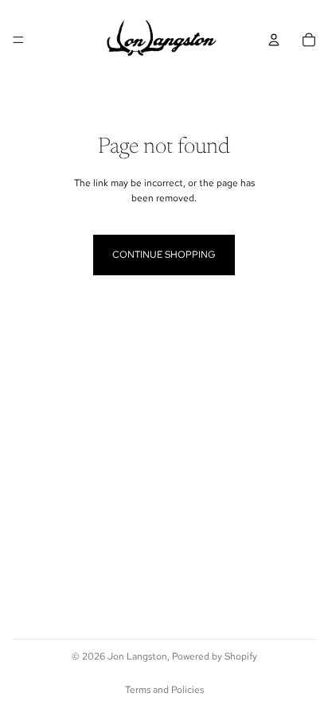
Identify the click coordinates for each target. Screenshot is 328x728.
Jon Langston (137, 656)
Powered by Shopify (214, 656)
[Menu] (18, 39)
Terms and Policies (164, 689)
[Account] (273, 39)
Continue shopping (164, 254)
